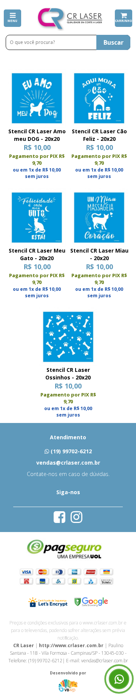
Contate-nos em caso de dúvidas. (68, 474)
